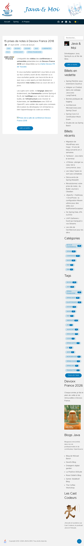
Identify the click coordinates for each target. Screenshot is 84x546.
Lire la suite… (24, 128)
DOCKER (71, 307)
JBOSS (70, 352)
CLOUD (70, 338)
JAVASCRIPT (72, 329)
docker (27, 48)
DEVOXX (71, 282)
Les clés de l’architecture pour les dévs (74, 230)
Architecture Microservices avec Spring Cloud (73, 107)
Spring (16, 22)
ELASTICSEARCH (73, 302)
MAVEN (70, 260)
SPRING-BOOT (72, 298)
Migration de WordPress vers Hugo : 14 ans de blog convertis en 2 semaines (74, 147)
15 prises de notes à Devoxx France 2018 (29, 41)
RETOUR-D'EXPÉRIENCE (73, 246)
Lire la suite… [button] (72, 64)
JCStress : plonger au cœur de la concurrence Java (74, 165)
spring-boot (18, 52)
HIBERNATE (72, 320)
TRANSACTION (72, 370)
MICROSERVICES (73, 356)
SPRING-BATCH (72, 343)
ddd (8, 48)
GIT (69, 347)
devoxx (17, 48)
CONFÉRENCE (72, 256)
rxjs (8, 52)
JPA (69, 325)
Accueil (7, 22)
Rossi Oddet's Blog (73, 475)
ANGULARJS (72, 334)
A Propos (26, 22)
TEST (69, 265)
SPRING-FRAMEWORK (73, 292)
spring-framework (34, 52)
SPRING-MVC (72, 365)
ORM (69, 269)
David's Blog (71, 462)
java (36, 48)
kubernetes (46, 48)
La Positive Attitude (74, 472)
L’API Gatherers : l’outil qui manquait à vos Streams (74, 221)
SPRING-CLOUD (73, 361)
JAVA (70, 286)
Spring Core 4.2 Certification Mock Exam (73, 116)
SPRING (70, 251)
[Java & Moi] (42, 10)
